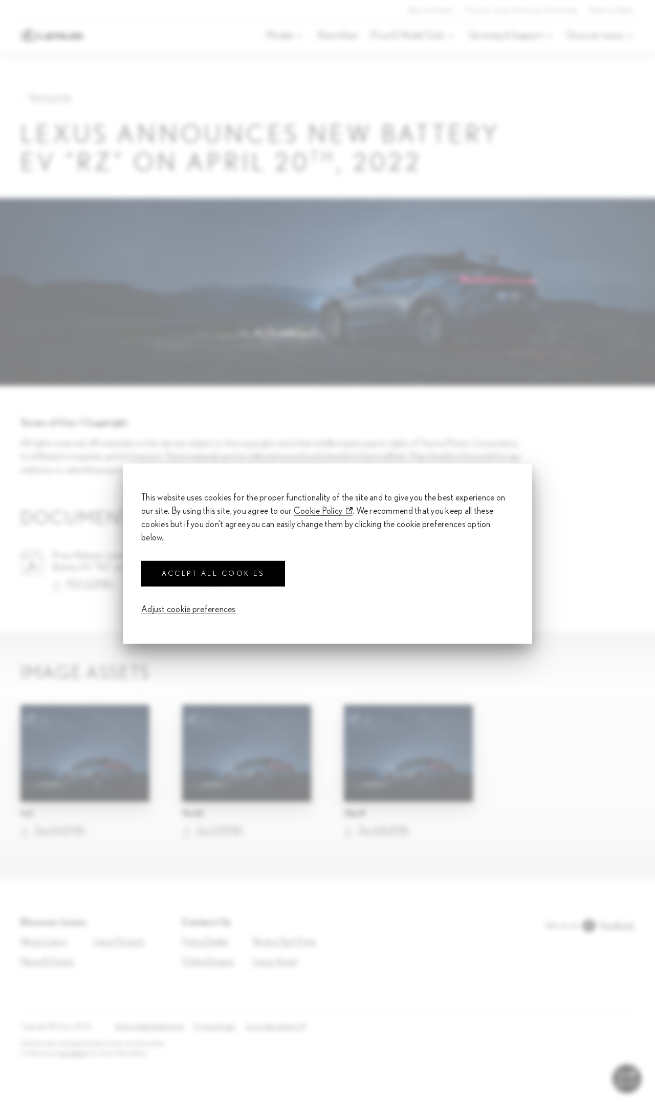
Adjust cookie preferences (188, 609)
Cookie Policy (318, 510)
